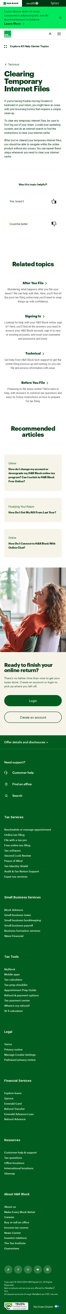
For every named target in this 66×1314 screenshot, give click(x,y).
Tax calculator (13, 979)
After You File (33, 283)
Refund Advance (15, 1119)
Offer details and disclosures (24, 742)
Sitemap (9, 1173)
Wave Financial (13, 936)
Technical (33, 353)
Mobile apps (12, 974)
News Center (12, 1232)
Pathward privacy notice (20, 1059)
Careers (9, 1217)
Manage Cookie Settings (20, 1054)
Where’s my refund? (17, 1005)
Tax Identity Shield (16, 866)
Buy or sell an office (16, 1222)
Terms (8, 1044)
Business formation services (22, 930)
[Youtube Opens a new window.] (38, 1269)
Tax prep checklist (15, 984)
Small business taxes (17, 914)
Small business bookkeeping (22, 920)
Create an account (33, 717)
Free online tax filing (17, 845)
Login (33, 700)
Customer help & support (20, 1152)
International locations (18, 1168)
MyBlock (9, 969)
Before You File (33, 382)
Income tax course (16, 1227)
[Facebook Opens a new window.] (18, 1269)
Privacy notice (13, 1049)
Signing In (33, 316)
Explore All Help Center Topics (29, 46)
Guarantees (11, 1248)
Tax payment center (17, 1000)
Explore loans (12, 1093)
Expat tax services (15, 876)
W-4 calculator (13, 1010)
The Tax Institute (15, 1243)
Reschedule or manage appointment (27, 829)
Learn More (12, 23)
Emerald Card (13, 1103)
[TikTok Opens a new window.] (8, 1269)
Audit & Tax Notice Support (21, 871)
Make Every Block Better (19, 1212)
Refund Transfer (14, 1108)
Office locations (14, 1163)
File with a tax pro (15, 840)
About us (10, 1206)
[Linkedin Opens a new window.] (47, 1269)
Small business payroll (18, 925)
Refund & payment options (21, 995)
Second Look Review (17, 855)
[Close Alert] (60, 17)
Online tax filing (14, 834)
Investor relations (15, 1238)
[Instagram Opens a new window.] (28, 1269)
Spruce (8, 1098)
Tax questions (13, 1157)
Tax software (12, 850)
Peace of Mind (13, 860)
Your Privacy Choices (43, 1306)
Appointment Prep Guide (20, 990)
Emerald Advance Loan (19, 1114)
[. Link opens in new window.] (16, 1306)
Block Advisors (13, 910)
